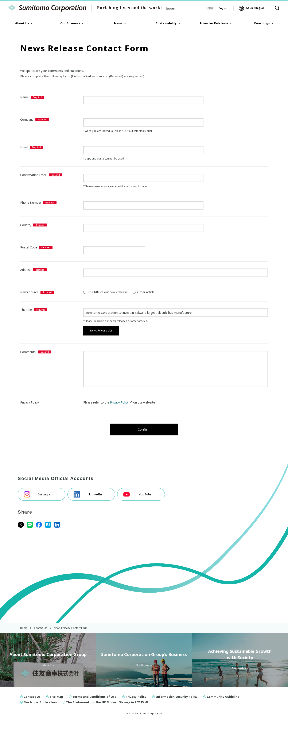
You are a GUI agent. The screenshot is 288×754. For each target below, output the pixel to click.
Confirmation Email (33, 175)
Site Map (56, 697)
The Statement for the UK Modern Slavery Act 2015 (105, 702)
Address (25, 270)
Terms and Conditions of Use (94, 697)
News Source (29, 292)
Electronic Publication (40, 702)
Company (26, 119)
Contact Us (32, 697)
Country (25, 225)
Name (24, 97)
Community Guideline (223, 697)
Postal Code (28, 247)
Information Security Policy (177, 697)
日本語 (209, 8)
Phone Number (30, 202)
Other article (146, 292)
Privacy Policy (119, 402)
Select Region (255, 8)
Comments (28, 352)
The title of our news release (108, 292)
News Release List (101, 330)
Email (24, 147)
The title (26, 310)
